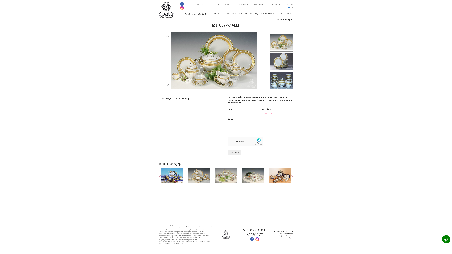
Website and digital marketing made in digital (284, 236)
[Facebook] (182, 4)
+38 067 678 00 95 (197, 13)
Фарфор (289, 19)
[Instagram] (182, 8)
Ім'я (230, 109)
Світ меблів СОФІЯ (282, 231)
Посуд (279, 19)
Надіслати (234, 152)
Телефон (267, 109)
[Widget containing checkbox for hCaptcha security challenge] (245, 141)
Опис (230, 119)
